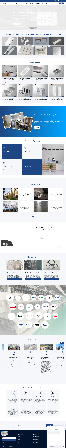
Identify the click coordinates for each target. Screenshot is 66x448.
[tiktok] (9, 442)
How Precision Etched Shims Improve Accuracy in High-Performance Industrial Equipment (51, 274)
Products (21, 3)
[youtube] (5, 442)
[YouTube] (65, 225)
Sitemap (19, 442)
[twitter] (3, 442)
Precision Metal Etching (36, 441)
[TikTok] (65, 229)
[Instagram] (65, 227)
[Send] (63, 447)
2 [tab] (31, 28)
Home (16, 3)
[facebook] (2, 442)
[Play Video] (53, 159)
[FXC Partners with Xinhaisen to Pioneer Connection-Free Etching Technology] (41, 206)
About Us (31, 3)
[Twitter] (55, 0)
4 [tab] (34, 28)
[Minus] (63, 426)
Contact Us (37, 3)
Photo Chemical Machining (36, 436)
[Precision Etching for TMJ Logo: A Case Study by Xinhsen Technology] (10, 194)
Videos (26, 3)
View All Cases (33, 216)
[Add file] (48, 447)
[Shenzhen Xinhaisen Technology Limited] (4, 3)
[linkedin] (7, 442)
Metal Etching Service (35, 439)
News (43, 3)
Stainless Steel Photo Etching (36, 442)
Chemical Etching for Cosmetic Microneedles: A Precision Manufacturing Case (14, 274)
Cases (47, 3)
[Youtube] (58, 0)
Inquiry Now (61, 3)
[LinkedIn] (65, 223)
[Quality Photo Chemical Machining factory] (33, 17)
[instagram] (10, 442)
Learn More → (15, 279)
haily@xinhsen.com (11, 0)
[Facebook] (65, 219)
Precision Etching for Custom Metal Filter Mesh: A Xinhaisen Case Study (32, 273)
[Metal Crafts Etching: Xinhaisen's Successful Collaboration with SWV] (41, 194)
